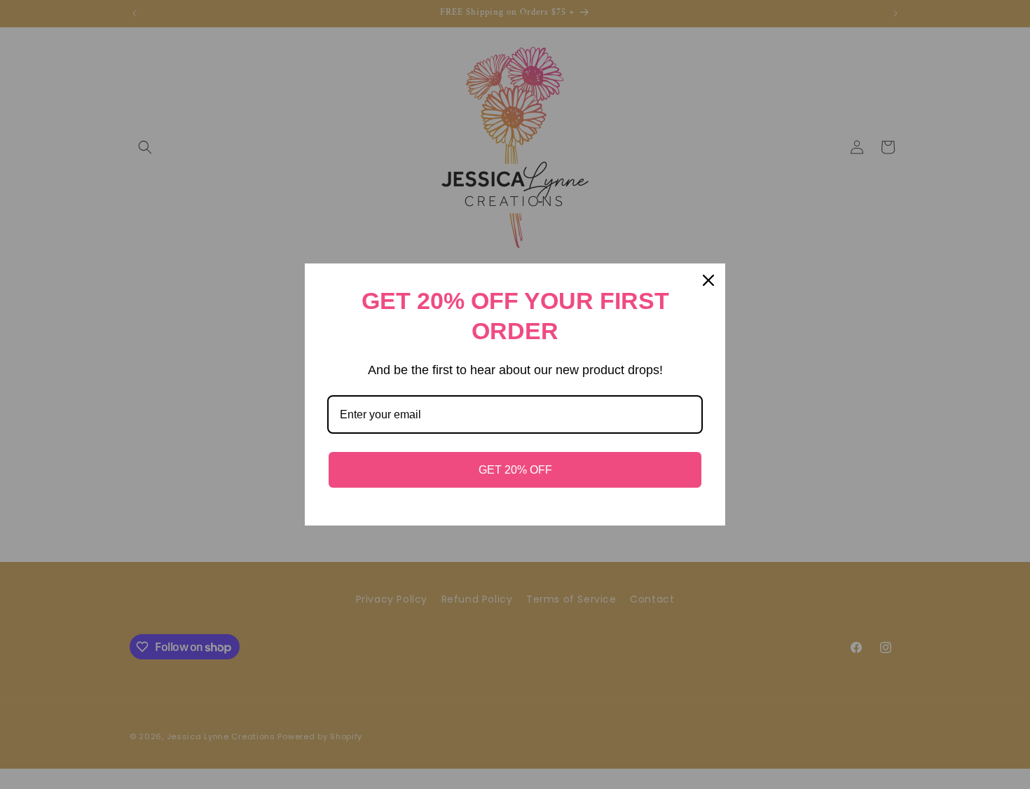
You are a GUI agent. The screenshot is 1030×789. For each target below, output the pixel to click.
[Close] (708, 280)
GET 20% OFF (515, 470)
